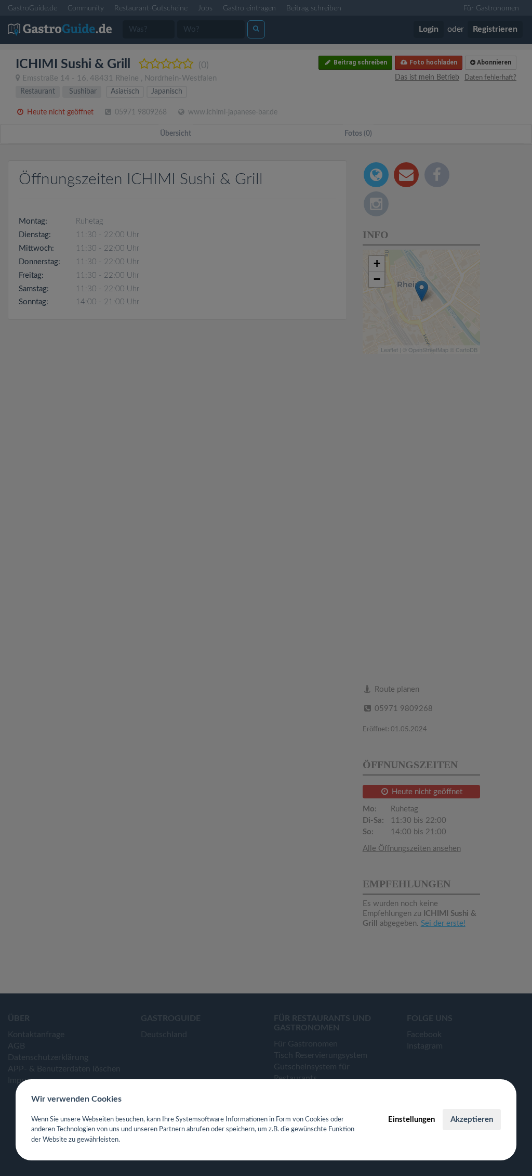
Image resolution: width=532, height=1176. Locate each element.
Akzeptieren (471, 1119)
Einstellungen (411, 1119)
